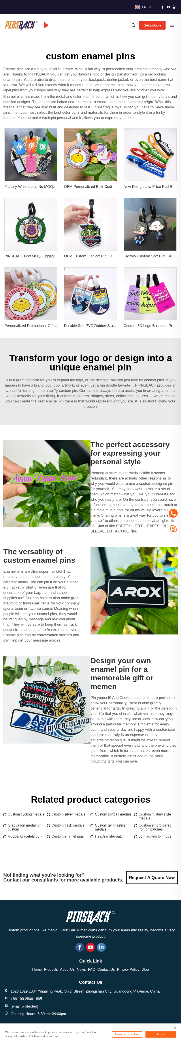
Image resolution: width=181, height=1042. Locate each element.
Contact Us (106, 969)
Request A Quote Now (152, 877)
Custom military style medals (155, 816)
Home (37, 969)
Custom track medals (67, 825)
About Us (67, 969)
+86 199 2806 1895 (26, 999)
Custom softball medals (113, 814)
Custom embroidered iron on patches (155, 827)
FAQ (91, 969)
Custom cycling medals (26, 814)
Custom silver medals (68, 814)
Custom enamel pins (67, 836)
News (81, 969)
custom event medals (123, 473)
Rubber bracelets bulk (25, 836)
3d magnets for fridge (155, 836)
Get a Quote (152, 25)
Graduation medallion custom (24, 827)
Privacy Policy (128, 969)
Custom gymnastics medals (110, 827)
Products (51, 969)
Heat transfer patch (109, 836)
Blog (145, 969)
